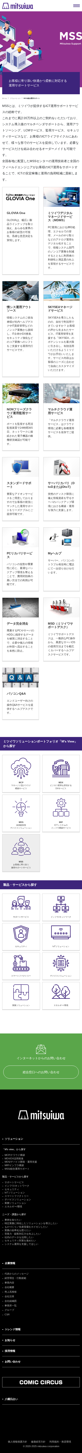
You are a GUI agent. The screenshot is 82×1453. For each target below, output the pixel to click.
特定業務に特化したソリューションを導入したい (31, 1223)
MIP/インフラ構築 (14, 1165)
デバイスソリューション (18, 1199)
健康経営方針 (38, 1441)
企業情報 (10, 1263)
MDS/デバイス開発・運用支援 (21, 1161)
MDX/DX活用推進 (14, 1158)
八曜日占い (11, 1399)
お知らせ (10, 1340)
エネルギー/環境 (13, 1206)
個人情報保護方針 (17, 1441)
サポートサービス (14, 1182)
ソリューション (14, 1138)
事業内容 (9, 1282)
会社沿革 (9, 1296)
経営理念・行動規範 (15, 1278)
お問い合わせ (13, 1361)
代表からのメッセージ (17, 1273)
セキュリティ (12, 1189)
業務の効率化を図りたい (18, 1230)
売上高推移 (11, 1291)
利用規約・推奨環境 (60, 1441)
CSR (7, 1314)
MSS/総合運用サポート (17, 1168)
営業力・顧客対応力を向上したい (23, 1233)
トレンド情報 (13, 1329)
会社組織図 (11, 1301)
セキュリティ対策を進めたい (20, 1240)
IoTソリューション (15, 1192)
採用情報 (10, 1350)
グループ (9, 1310)
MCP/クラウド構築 (15, 1155)
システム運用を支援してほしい (21, 1244)
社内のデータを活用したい (19, 1237)
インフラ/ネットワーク (17, 1185)
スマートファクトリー (17, 1196)
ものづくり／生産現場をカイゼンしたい (26, 1226)
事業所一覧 (11, 1305)
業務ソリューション (15, 1203)
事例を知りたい (13, 1219)
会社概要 (9, 1287)
